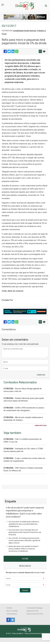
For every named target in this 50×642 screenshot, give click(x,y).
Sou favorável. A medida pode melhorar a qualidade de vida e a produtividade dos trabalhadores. (24, 524)
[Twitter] (12, 620)
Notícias (33, 31)
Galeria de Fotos (32, 611)
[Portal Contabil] (25, 629)
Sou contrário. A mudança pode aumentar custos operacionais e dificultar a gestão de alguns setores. (24, 540)
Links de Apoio (11, 614)
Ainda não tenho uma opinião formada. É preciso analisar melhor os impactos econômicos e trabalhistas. (24, 548)
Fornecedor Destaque (35, 608)
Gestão (27, 31)
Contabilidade (18, 31)
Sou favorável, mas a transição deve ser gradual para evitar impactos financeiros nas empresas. (25, 532)
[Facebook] (8, 620)
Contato (9, 608)
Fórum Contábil (12, 611)
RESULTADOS (25, 566)
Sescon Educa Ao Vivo (35, 614)
